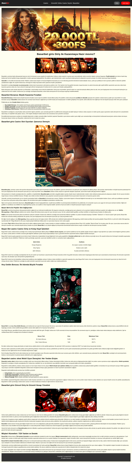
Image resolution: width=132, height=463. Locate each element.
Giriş (116, 3)
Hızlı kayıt (126, 3)
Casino (45, 3)
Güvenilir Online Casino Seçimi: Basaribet (65, 3)
